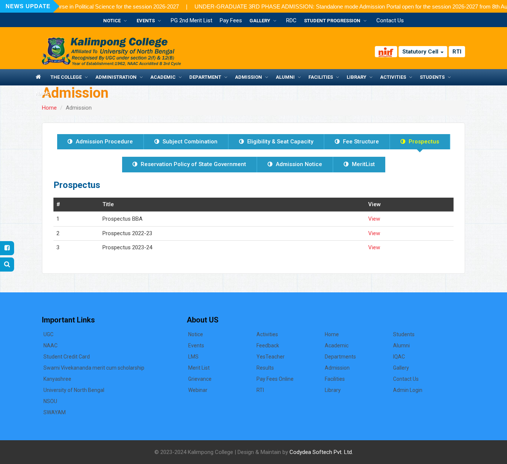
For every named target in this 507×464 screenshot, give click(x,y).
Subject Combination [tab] (189, 141)
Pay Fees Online (275, 379)
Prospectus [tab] (423, 141)
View (374, 218)
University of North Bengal (73, 390)
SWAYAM (54, 412)
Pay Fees (231, 20)
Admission (248, 77)
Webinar (197, 390)
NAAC (42, 93)
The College (66, 77)
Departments (340, 357)
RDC (291, 20)
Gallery (259, 20)
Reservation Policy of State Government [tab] (192, 164)
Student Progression (332, 20)
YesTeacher (270, 357)
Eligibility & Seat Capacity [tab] (279, 141)
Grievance (200, 379)
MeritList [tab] (362, 164)
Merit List (199, 368)
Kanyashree (57, 379)
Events (146, 20)
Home (49, 107)
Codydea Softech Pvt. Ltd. (321, 452)
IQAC (399, 357)
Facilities (320, 77)
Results (265, 368)
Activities (393, 77)
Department (205, 77)
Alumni (285, 77)
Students (432, 77)
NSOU (50, 401)
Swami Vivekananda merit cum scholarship (93, 368)
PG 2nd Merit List (191, 20)
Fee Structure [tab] (360, 141)
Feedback (267, 345)
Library (356, 77)
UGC (48, 334)
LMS (193, 357)
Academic (163, 77)
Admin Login (407, 390)
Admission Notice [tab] (298, 164)
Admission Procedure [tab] (103, 141)
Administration (116, 77)
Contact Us (390, 20)
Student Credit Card (66, 357)
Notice (112, 20)
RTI (456, 51)
